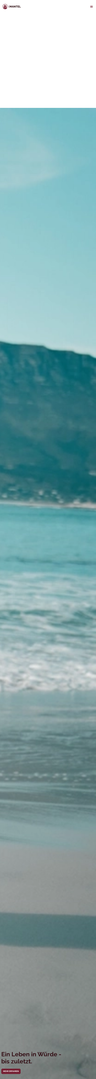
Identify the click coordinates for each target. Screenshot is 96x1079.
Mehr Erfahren (11, 1071)
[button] (91, 6)
